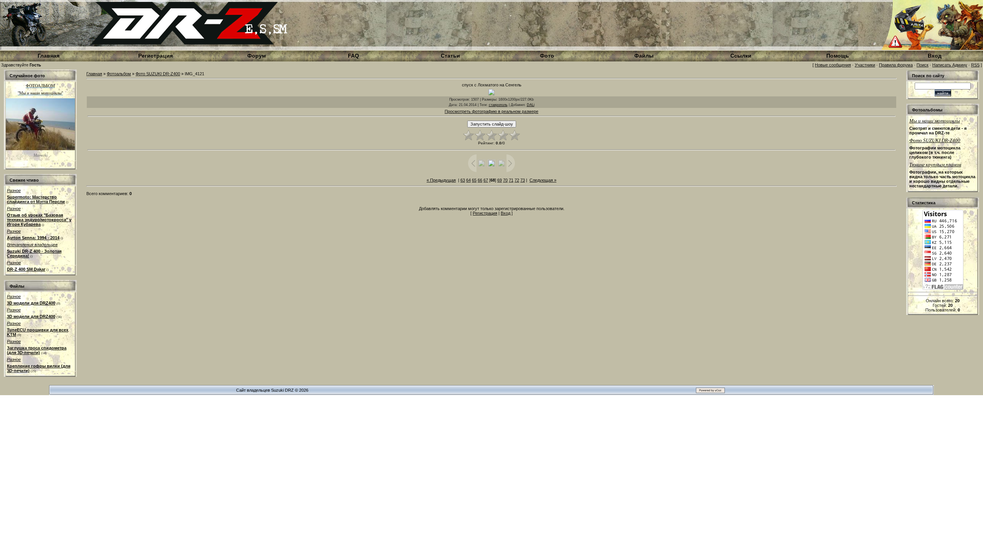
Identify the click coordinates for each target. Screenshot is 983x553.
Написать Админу (949, 65)
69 (499, 180)
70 (505, 180)
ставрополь (498, 105)
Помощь (837, 56)
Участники (865, 65)
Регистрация (485, 213)
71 (511, 180)
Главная (94, 73)
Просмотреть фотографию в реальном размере (491, 111)
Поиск (922, 65)
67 (485, 180)
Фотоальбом (119, 73)
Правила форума (896, 65)
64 (468, 180)
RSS (975, 65)
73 (522, 180)
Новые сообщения (833, 65)
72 (517, 180)
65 (474, 180)
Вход (505, 213)
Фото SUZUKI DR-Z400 (158, 73)
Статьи (450, 56)
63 (462, 180)
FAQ (353, 56)
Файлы (644, 56)
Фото (547, 56)
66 (480, 180)
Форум (256, 56)
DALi (531, 105)
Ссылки (740, 56)
